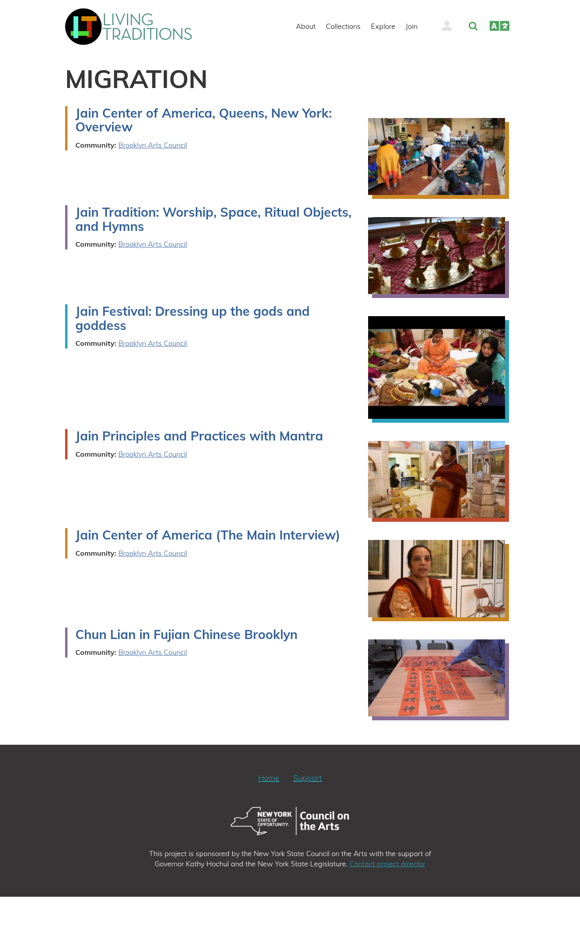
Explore (383, 26)
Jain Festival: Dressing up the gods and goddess (192, 318)
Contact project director (387, 863)
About (306, 26)
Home (268, 778)
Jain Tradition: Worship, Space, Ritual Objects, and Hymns (213, 219)
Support (307, 778)
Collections (343, 26)
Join (411, 26)
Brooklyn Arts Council (152, 145)
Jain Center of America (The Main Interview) (207, 535)
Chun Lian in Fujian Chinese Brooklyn (186, 634)
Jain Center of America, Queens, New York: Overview (203, 120)
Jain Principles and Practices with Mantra (199, 436)
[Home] (131, 26)
